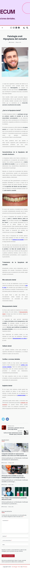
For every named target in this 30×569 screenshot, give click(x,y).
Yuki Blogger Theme (16, 566)
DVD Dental (12, 42)
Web (4, 544)
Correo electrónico (7, 540)
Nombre (5, 536)
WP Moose (24, 566)
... (18, 459)
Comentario (5, 520)
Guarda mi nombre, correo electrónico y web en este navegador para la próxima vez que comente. (14, 550)
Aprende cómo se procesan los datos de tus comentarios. (14, 561)
